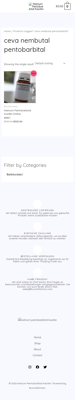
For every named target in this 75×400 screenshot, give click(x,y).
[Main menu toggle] (8, 6)
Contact (37, 355)
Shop (37, 343)
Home (7, 31)
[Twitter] (45, 367)
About (37, 349)
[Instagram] (29, 367)
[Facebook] (37, 367)
